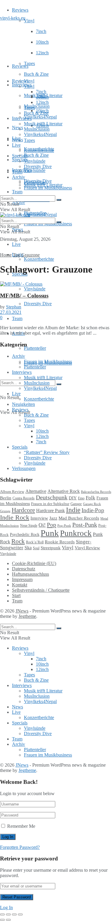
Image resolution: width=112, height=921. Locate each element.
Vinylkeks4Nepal (40, 214)
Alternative (35, 491)
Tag (16, 254)
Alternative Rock (63, 491)
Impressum (22, 579)
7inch (41, 31)
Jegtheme (27, 616)
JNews (22, 610)
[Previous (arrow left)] (2, 920)
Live (16, 244)
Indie (73, 510)
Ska (28, 547)
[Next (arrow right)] (8, 920)
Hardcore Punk (50, 510)
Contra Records (24, 498)
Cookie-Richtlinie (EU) (34, 563)
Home (6, 254)
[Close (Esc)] (2, 914)
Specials (19, 155)
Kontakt (19, 584)
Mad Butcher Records (79, 518)
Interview (39, 517)
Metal (104, 518)
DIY (73, 498)
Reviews (20, 9)
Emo (81, 498)
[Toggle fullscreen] (14, 914)
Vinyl (29, 20)
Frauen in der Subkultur (50, 504)
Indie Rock (14, 517)
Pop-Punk (64, 525)
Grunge (5, 511)
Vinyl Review (87, 547)
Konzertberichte (39, 259)
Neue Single (28, 526)
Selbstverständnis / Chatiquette (41, 590)
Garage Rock (92, 504)
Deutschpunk (51, 497)
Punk (50, 533)
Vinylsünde (34, 170)
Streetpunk (51, 547)
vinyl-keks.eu (12, 17)
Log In (6, 907)
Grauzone (30, 254)
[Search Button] (58, 384)
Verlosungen (24, 468)
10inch (42, 42)
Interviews (22, 84)
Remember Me (21, 826)
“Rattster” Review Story (47, 452)
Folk (90, 498)
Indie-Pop (93, 510)
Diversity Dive (38, 303)
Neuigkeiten (23, 404)
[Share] (8, 914)
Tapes (29, 63)
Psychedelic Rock (24, 534)
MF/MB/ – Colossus (24, 295)
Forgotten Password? (20, 847)
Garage (76, 503)
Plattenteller (35, 348)
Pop (51, 524)
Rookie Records (60, 541)
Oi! (42, 525)
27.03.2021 (11, 312)
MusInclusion (37, 129)
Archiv (18, 177)
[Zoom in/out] (20, 914)
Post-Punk (84, 525)
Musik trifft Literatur (43, 123)
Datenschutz (23, 568)
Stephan (13, 306)
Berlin (5, 498)
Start (16, 595)
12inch (42, 52)
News (17, 127)
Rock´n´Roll (35, 542)
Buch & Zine (36, 74)
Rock (18, 541)
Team (17, 191)
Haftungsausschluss (30, 574)
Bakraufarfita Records (96, 491)
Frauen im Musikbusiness (48, 187)
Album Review (12, 492)
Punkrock (76, 533)
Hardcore (23, 510)
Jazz (53, 517)
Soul (36, 548)
